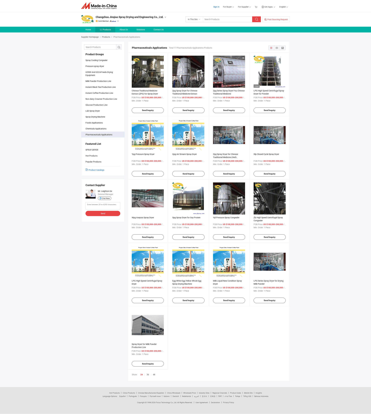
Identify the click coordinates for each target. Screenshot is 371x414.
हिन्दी (220, 396)
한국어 (204, 396)
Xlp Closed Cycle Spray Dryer (266, 154)
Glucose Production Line (96, 104)
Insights (259, 393)
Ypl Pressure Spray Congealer (226, 217)
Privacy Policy (228, 402)
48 (154, 374)
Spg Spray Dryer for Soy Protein (186, 217)
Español (122, 396)
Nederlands (186, 396)
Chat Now (106, 198)
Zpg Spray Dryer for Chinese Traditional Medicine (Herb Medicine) (225, 157)
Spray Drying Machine (95, 116)
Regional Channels (219, 393)
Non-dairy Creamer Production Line (101, 99)
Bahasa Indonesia (261, 396)
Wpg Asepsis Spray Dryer (143, 217)
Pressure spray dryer (95, 66)
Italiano (167, 396)
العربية (196, 396)
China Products (129, 393)
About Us (124, 29)
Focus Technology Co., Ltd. (166, 402)
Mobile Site (248, 393)
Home (88, 29)
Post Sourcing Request (277, 19)
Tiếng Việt (247, 396)
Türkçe (237, 396)
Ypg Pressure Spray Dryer (143, 154)
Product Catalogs (96, 170)
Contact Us (159, 29)
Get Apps (268, 6)
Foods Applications (94, 122)
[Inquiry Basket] (256, 6)
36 (148, 374)
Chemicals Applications (96, 128)
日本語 (212, 396)
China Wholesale (173, 393)
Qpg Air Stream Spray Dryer (184, 154)
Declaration (215, 402)
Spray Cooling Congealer (97, 60)
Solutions (141, 29)
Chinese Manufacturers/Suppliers (151, 393)
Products (107, 29)
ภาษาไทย (228, 396)
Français (143, 396)
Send (103, 213)
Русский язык (155, 396)
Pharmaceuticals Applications (99, 134)
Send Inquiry (148, 110)
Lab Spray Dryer (93, 110)
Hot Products (114, 393)
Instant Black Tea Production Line (101, 87)
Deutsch (176, 396)
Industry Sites (204, 393)
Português (133, 396)
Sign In (216, 6)
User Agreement (201, 402)
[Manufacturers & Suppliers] (99, 5)
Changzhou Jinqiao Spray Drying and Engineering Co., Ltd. (129, 17)
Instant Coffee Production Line (99, 93)
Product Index (235, 393)
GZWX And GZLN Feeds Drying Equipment (99, 74)
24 (141, 374)
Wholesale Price (189, 393)
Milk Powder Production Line (98, 81)
